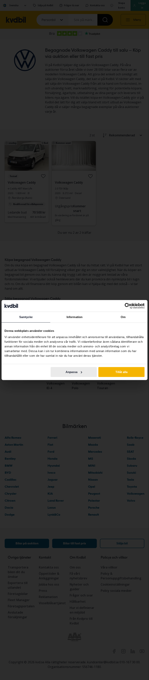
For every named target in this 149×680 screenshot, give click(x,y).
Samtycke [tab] (26, 317)
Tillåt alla (121, 372)
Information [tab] (74, 317)
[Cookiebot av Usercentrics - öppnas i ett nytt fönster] (128, 306)
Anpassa (71, 372)
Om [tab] (123, 317)
